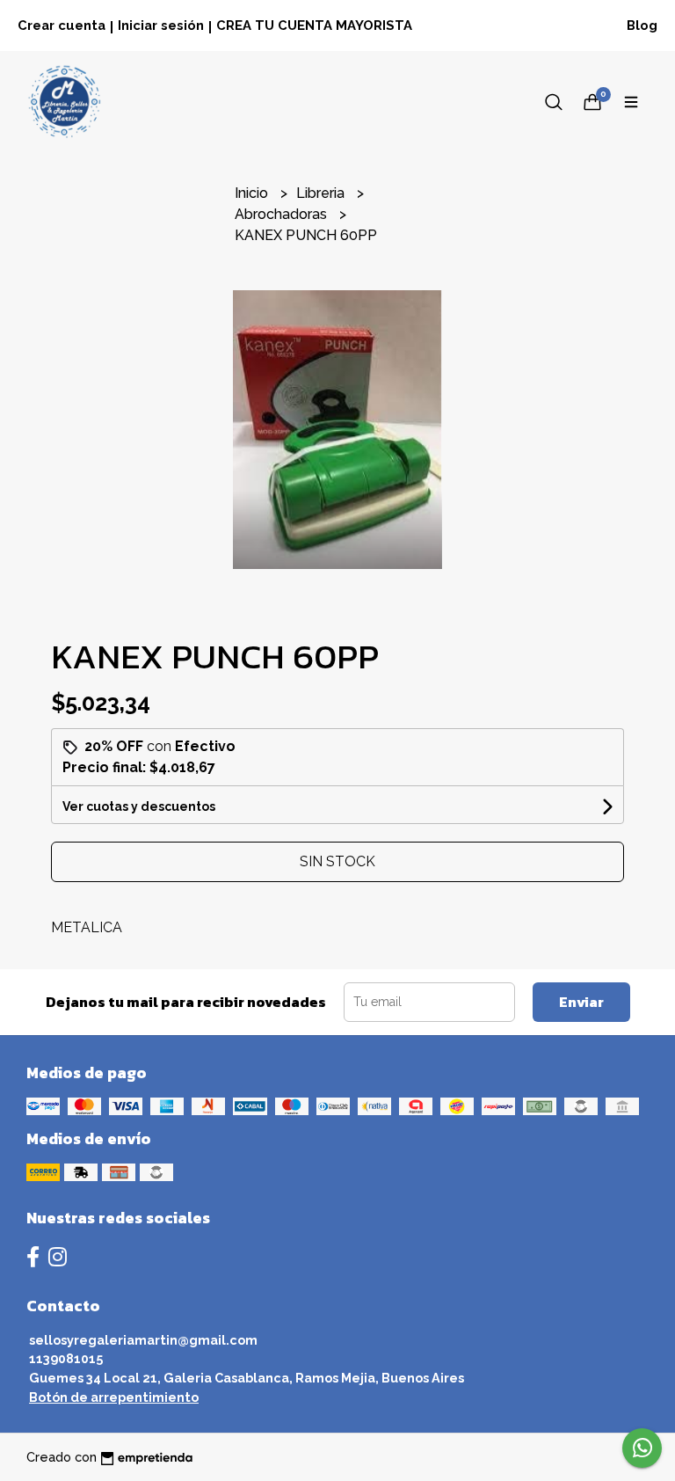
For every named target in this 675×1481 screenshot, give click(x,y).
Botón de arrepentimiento (114, 1397)
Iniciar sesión (161, 25)
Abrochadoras (282, 214)
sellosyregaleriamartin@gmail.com (143, 1339)
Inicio (253, 193)
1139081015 (66, 1358)
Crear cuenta (61, 25)
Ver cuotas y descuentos (138, 806)
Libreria (322, 193)
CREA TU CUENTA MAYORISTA (314, 25)
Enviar (581, 1001)
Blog (642, 25)
